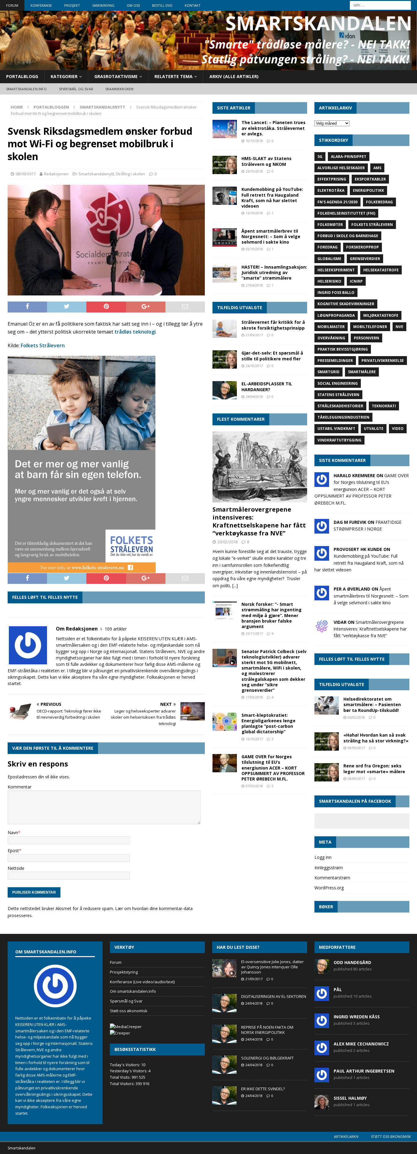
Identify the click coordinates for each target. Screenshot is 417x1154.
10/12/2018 (254, 140)
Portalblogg (22, 76)
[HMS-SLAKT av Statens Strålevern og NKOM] (224, 165)
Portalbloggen (51, 107)
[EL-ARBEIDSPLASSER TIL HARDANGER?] (224, 390)
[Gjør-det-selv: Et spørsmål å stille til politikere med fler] (224, 359)
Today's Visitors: (125, 1064)
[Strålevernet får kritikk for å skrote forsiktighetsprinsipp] (224, 329)
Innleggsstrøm (328, 867)
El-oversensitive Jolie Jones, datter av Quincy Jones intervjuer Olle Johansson (272, 967)
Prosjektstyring (124, 972)
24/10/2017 (254, 365)
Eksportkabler (370, 179)
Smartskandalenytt (96, 174)
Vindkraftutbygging (339, 440)
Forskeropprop (362, 247)
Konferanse (41, 5)
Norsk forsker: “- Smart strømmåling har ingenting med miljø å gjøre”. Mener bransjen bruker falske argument (271, 615)
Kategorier (64, 76)
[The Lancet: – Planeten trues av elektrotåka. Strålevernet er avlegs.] (224, 129)
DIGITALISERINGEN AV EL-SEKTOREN (273, 996)
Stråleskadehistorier (340, 406)
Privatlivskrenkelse (382, 360)
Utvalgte (373, 428)
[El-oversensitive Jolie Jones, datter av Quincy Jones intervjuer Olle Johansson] (224, 968)
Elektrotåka (330, 190)
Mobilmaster (331, 326)
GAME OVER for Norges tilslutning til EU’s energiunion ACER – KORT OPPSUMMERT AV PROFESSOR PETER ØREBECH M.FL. (273, 768)
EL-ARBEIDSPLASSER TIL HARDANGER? (266, 386)
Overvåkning (331, 338)
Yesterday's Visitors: (129, 1071)
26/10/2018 (254, 171)
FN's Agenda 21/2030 (337, 202)
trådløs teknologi (135, 331)
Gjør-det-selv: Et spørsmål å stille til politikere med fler (272, 355)
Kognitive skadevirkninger (345, 303)
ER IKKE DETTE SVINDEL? (263, 1088)
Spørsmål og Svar (126, 1001)
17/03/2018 (254, 697)
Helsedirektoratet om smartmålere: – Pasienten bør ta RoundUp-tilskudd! (372, 704)
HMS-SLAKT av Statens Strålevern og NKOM (266, 161)
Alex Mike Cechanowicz (361, 1044)
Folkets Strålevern (43, 345)
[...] (235, 585)
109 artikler (116, 629)
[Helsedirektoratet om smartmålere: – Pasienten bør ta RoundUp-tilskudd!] (326, 705)
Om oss (133, 5)
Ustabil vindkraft (336, 428)
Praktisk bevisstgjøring (342, 349)
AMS (377, 167)
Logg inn (323, 857)
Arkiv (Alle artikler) (234, 76)
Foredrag (327, 247)
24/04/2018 (254, 396)
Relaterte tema (173, 76)
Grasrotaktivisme (116, 76)
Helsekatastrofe (381, 270)
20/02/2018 (227, 542)
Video (398, 428)
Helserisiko (329, 281)
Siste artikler (233, 108)
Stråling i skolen (130, 174)
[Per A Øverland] (321, 597)
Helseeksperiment (336, 270)
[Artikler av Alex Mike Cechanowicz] (321, 1052)
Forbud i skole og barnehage (347, 235)
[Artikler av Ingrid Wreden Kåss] (321, 1024)
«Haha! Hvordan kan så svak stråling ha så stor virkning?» (375, 737)
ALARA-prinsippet (348, 156)
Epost (13, 850)
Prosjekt (72, 5)
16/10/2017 (254, 739)
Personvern (366, 338)
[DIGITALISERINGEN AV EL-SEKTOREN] (224, 1003)
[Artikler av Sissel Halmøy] (321, 1106)
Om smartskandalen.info (133, 991)
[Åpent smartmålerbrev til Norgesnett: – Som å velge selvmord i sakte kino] (224, 237)
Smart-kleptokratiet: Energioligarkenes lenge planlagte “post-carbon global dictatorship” (268, 723)
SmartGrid (328, 371)
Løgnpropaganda (336, 315)
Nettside (16, 868)
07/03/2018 (254, 786)
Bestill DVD (162, 5)
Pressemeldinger (335, 360)
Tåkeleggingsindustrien (343, 417)
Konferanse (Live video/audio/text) (142, 981)
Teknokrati (384, 406)
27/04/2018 (254, 285)
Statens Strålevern (338, 394)
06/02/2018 (356, 717)
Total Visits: (121, 1077)
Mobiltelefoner (370, 326)
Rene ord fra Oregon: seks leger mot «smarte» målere (374, 768)
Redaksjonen (56, 174)
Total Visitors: (123, 1083)
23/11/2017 (254, 633)
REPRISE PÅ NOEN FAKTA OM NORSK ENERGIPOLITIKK (267, 1029)
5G (319, 156)
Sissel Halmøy (350, 1098)
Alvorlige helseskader (341, 167)
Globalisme (329, 258)
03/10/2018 (254, 249)
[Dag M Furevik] (321, 530)
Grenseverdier (365, 258)
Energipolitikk (368, 190)
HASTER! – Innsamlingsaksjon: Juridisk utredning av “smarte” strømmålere (274, 272)
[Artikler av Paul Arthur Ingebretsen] (321, 1079)
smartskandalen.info (26, 89)
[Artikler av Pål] (321, 997)
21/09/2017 (254, 335)
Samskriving (103, 5)
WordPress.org (329, 888)
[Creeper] (120, 1033)
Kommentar (19, 787)
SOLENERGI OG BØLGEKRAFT (267, 1058)
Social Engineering (337, 383)
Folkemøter (330, 224)
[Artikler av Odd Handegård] (321, 970)
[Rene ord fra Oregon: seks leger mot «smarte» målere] (326, 772)
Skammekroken (119, 89)
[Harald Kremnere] (321, 483)
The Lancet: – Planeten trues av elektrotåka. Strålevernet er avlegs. (273, 128)
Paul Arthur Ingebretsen (364, 1071)
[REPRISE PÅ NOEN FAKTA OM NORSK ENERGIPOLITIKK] (224, 1034)
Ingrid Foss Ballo (335, 292)
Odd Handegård (352, 962)
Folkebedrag (379, 202)
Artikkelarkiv (346, 1136)
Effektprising (331, 179)
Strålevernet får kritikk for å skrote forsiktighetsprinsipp (273, 324)
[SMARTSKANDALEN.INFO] (208, 67)
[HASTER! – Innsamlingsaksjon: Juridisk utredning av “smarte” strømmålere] (224, 273)
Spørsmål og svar (76, 89)
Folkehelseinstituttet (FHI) (346, 213)
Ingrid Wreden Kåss (357, 1017)
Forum (12, 5)
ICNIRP (356, 281)
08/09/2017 (26, 174)
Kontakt (193, 5)
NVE (399, 326)
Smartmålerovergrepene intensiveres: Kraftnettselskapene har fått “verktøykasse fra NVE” (259, 521)
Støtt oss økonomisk (128, 1010)
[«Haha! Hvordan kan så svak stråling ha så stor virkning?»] (326, 741)
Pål (338, 989)
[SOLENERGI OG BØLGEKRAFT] (224, 1065)
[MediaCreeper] (126, 1026)
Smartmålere (362, 371)
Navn (13, 832)
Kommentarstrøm (332, 878)
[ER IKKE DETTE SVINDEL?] (224, 1095)
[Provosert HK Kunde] (321, 557)
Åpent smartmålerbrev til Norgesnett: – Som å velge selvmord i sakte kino (270, 236)
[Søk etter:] (380, 5)
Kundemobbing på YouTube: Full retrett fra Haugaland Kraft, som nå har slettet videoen (272, 197)
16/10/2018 (254, 213)
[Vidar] (321, 630)
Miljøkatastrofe (380, 315)
